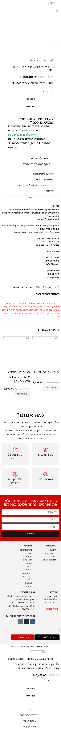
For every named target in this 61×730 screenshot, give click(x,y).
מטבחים (28, 553)
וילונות (29, 579)
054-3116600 (17, 602)
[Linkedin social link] (37, 191)
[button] (51, 388)
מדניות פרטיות (49, 560)
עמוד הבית (48, 59)
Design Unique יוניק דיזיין (31, 185)
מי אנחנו (52, 550)
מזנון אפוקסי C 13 (46, 372)
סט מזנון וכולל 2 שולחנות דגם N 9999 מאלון (19, 376)
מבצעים (28, 583)
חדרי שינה (27, 560)
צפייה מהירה (47, 394)
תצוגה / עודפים (51, 596)
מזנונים (34, 59)
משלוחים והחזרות (50, 599)
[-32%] (45, 348)
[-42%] (16, 348)
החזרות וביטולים (50, 602)
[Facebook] (32, 621)
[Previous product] (14, 59)
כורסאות (28, 569)
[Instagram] (26, 621)
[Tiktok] (20, 621)
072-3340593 (22, 599)
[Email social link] (41, 191)
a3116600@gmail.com (18, 606)
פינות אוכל (27, 556)
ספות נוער (27, 586)
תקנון (54, 556)
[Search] (9, 3)
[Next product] (8, 59)
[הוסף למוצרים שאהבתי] (55, 366)
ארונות (29, 563)
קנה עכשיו (30, 107)
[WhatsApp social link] (34, 191)
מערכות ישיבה (26, 550)
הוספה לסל (30, 99)
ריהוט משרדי (26, 573)
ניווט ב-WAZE (28, 609)
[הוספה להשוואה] (55, 394)
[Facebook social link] (44, 191)
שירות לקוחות (50, 553)
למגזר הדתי (27, 576)
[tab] (30, 197)
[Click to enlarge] (53, 44)
